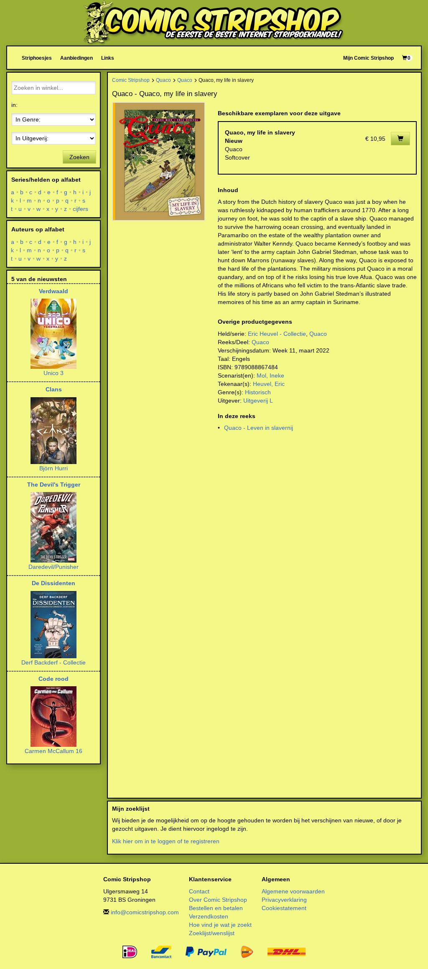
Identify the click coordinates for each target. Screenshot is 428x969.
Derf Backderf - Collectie (53, 662)
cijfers (80, 208)
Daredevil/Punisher (53, 566)
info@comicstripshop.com (145, 912)
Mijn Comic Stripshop (368, 58)
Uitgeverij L (258, 400)
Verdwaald (53, 291)
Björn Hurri (53, 468)
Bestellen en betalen (216, 908)
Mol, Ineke (270, 375)
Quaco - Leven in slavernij (258, 427)
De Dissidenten (53, 583)
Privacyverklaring (284, 899)
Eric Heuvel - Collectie (277, 333)
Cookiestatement (284, 908)
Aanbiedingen (76, 58)
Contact (199, 891)
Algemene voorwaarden (293, 891)
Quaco (163, 80)
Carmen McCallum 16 (53, 751)
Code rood (53, 678)
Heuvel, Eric (269, 383)
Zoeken (79, 157)
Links (107, 58)
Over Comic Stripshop (218, 899)
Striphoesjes (37, 58)
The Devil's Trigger (53, 484)
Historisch (258, 392)
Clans (54, 389)
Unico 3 (53, 373)
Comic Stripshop (131, 80)
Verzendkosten (208, 916)
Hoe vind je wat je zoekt (220, 924)
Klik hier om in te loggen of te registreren (165, 841)
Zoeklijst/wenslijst (211, 933)
